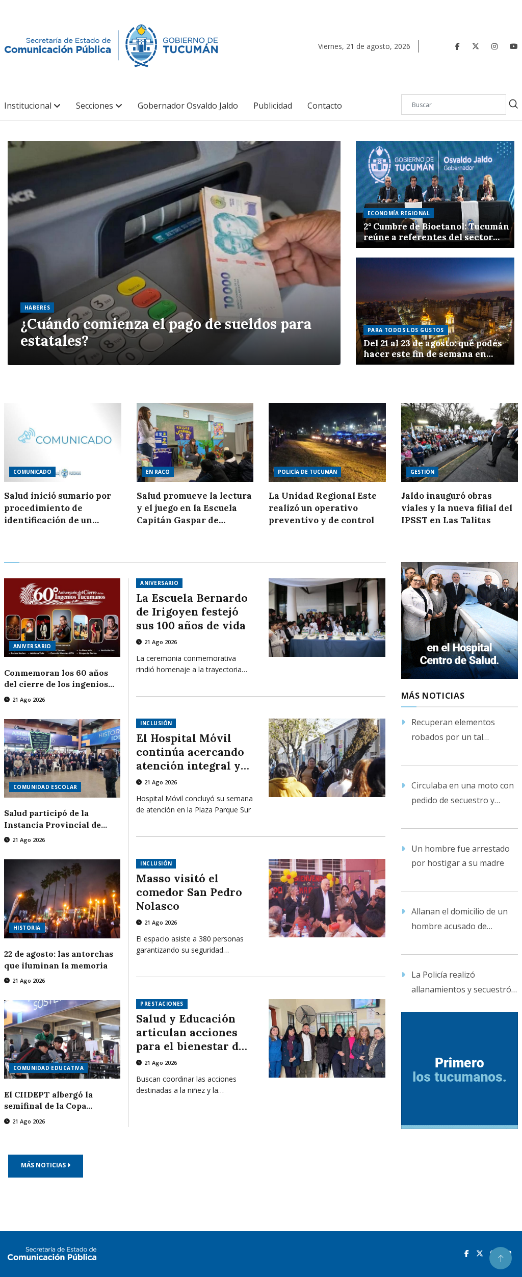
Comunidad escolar (45, 786)
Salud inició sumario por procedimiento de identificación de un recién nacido (57, 508)
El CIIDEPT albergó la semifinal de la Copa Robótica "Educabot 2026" (55, 1100)
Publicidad (272, 106)
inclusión (156, 723)
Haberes (37, 307)
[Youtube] (514, 46)
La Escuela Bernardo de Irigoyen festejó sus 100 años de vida (192, 611)
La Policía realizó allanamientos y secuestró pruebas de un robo (461, 983)
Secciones (95, 106)
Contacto (324, 106)
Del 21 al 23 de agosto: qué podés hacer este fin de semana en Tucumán (432, 349)
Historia (27, 927)
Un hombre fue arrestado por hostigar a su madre (460, 856)
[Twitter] (475, 46)
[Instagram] (494, 46)
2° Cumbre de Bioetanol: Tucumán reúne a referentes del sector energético (436, 232)
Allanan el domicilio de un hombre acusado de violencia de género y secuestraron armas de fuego (459, 920)
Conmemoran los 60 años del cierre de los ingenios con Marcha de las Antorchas (56, 679)
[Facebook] (457, 46)
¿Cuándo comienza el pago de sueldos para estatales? (165, 333)
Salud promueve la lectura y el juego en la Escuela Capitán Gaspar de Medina (194, 508)
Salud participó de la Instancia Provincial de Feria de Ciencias (52, 819)
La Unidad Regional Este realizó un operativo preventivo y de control (323, 508)
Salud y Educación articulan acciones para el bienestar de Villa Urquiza (190, 1032)
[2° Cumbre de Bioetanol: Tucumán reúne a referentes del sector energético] (435, 194)
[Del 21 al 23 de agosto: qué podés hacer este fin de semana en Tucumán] (435, 311)
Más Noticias (44, 1165)
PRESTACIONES (161, 1003)
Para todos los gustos (406, 330)
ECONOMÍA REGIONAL (399, 213)
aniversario (32, 646)
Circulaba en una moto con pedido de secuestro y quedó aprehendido (462, 794)
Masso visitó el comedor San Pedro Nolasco (189, 892)
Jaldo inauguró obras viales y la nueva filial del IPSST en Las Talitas (456, 508)
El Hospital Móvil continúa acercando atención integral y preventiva (190, 752)
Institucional (29, 106)
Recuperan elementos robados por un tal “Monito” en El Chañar (453, 731)
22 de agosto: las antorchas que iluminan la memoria (58, 959)
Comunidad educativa (48, 1067)
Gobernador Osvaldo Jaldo (188, 106)
